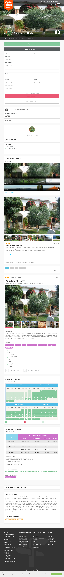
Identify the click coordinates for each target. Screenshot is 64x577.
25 (52, 397)
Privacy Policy (51, 539)
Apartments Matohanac (20, 38)
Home (5, 38)
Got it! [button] (56, 574)
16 (45, 395)
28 (26, 399)
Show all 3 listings (9, 192)
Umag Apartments (23, 539)
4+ (7, 268)
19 (55, 395)
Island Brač (35, 539)
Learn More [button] (22, 574)
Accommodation (11, 38)
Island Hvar (35, 543)
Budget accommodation (9, 547)
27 (34, 399)
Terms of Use (51, 538)
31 (11, 401)
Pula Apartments (22, 535)
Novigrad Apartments (23, 541)
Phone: (7, 68)
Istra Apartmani (36, 535)
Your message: (9, 85)
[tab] (32, 175)
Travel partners (36, 547)
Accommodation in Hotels (9, 558)
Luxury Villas (6, 552)
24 (49, 397)
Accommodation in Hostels (10, 560)
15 (41, 395)
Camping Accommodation (10, 561)
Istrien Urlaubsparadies (38, 538)
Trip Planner (56, 1)
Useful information (52, 541)
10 (49, 393)
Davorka (32, 133)
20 (34, 397)
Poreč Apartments (23, 536)
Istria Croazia (36, 536)
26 (55, 397)
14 (37, 395)
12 (55, 393)
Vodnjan (13, 519)
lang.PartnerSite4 (37, 544)
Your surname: (8, 62)
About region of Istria (52, 535)
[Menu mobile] (58, 4)
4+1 (12, 268)
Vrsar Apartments (22, 543)
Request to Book (32, 96)
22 (41, 397)
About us (50, 536)
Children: (35, 79)
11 (52, 393)
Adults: (7, 79)
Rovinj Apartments (23, 538)
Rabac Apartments (23, 544)
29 (29, 399)
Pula (30, 35)
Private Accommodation (9, 557)
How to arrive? (51, 543)
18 (52, 395)
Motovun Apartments (23, 546)
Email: (6, 74)
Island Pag (35, 541)
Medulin (20, 519)
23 (45, 397)
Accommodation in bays (9, 549)
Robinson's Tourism (8, 550)
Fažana (33, 35)
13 (34, 395)
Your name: (8, 56)
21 (37, 397)
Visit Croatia (50, 544)
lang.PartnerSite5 (37, 546)
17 (49, 395)
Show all (22, 268)
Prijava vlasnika (46, 1)
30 (8, 401)
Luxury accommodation (9, 546)
